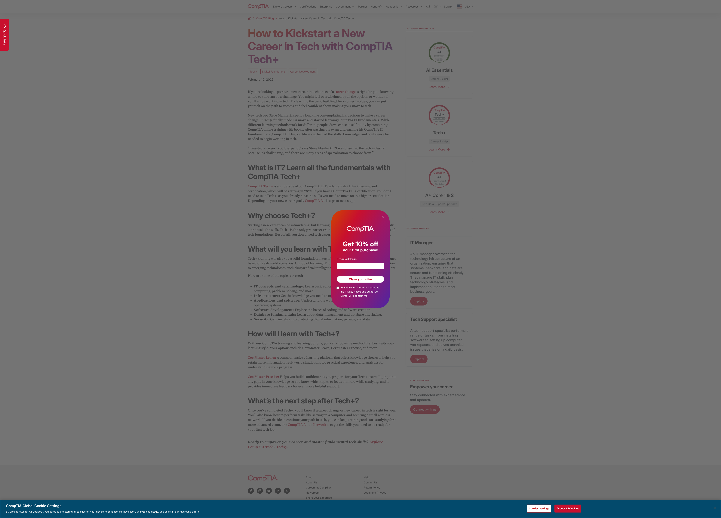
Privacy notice (353, 291)
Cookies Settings (539, 508)
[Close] (715, 508)
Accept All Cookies (568, 508)
